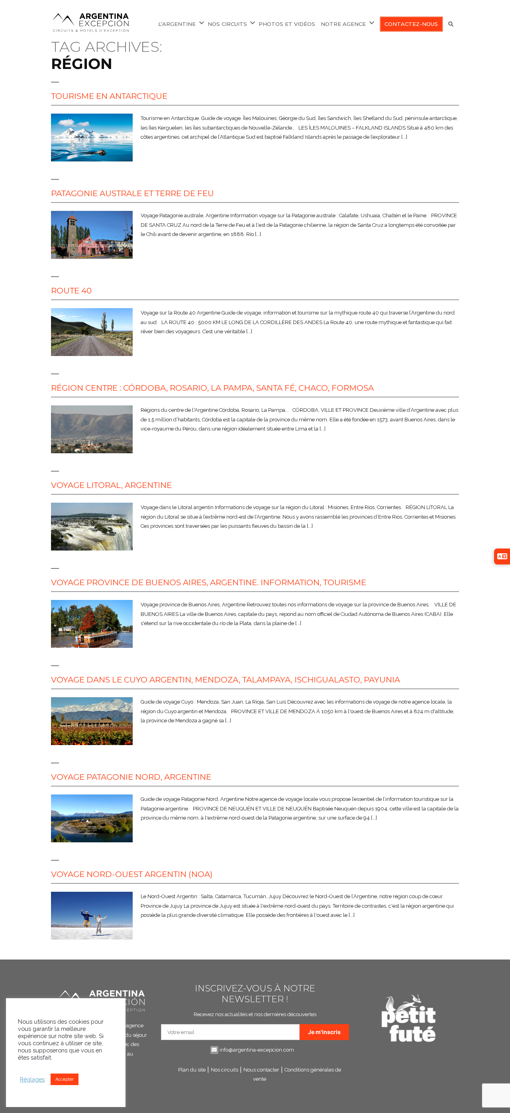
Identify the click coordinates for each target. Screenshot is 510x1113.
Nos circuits (224, 1070)
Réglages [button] (32, 1079)
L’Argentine (177, 24)
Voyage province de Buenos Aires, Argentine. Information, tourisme (208, 582)
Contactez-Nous (411, 24)
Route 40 (71, 290)
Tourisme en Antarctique (109, 96)
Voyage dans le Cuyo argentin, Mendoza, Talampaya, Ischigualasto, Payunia (225, 679)
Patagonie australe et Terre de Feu (132, 193)
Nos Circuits (227, 24)
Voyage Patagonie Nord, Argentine (131, 777)
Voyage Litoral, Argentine (111, 485)
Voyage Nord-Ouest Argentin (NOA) (132, 874)
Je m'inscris (324, 1031)
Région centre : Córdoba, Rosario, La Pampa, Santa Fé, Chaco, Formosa (212, 388)
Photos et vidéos (287, 24)
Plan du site (192, 1070)
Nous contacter (261, 1070)
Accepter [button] (64, 1079)
